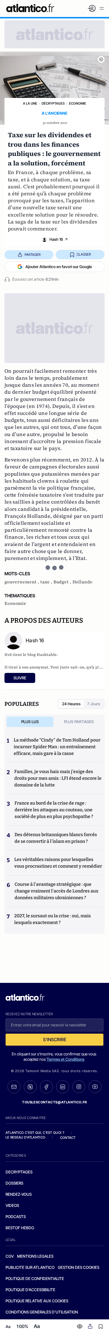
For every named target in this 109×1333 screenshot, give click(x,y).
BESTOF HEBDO (20, 1227)
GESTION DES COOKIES (78, 1267)
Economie (77, 103)
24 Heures (71, 703)
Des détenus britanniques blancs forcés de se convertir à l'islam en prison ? (56, 838)
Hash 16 (56, 239)
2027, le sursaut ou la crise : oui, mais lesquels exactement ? (52, 919)
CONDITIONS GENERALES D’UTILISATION (42, 1312)
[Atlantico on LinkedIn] (62, 1086)
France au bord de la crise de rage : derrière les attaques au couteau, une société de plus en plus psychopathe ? (54, 809)
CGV (10, 1256)
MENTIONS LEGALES (35, 1256)
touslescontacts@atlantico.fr (54, 1102)
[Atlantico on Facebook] (46, 1086)
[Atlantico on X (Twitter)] (30, 1086)
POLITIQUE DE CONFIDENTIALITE (35, 1278)
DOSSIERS (14, 1183)
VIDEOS (12, 1205)
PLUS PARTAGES (79, 721)
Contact (68, 1137)
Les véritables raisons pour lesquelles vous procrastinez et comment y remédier (58, 863)
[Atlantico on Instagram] (78, 1086)
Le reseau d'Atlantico (25, 1137)
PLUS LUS (30, 721)
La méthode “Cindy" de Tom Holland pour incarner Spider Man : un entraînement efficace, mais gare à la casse (57, 746)
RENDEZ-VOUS (19, 1194)
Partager (33, 254)
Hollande (82, 582)
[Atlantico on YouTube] (95, 1086)
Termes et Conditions (65, 1059)
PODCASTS (16, 1216)
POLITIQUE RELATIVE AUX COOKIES (37, 1300)
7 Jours (93, 703)
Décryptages (53, 103)
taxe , (46, 582)
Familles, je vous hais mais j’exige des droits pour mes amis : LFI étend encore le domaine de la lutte (57, 778)
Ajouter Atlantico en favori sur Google (58, 266)
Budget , (62, 582)
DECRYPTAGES (19, 1172)
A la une (30, 103)
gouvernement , (22, 582)
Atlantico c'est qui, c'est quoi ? (35, 1132)
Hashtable (47, 654)
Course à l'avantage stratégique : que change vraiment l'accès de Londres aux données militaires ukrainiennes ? (56, 891)
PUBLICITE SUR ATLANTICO (30, 1267)
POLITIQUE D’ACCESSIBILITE (30, 1289)
